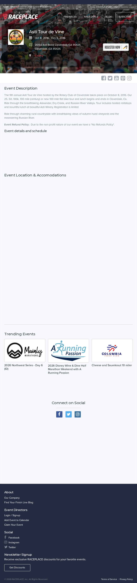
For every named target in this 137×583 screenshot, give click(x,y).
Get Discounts (17, 567)
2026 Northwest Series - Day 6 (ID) (23, 367)
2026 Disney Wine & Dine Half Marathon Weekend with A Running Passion (67, 369)
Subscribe (124, 16)
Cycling (39, 55)
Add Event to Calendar (16, 520)
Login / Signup (12, 515)
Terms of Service (109, 579)
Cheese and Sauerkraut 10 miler (112, 365)
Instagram (14, 542)
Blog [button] (109, 16)
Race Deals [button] (91, 16)
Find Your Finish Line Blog (18, 502)
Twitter (12, 547)
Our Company (12, 497)
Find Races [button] (70, 16)
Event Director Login (124, 7)
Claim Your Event (13, 524)
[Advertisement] (68, 153)
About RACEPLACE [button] (99, 7)
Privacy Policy (126, 579)
